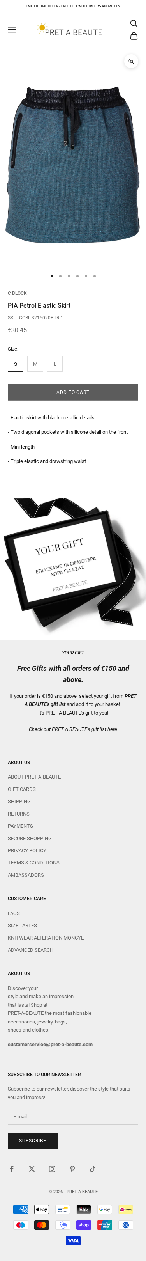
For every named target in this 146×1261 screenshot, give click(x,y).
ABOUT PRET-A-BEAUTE (34, 777)
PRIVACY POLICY (27, 850)
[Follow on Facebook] (12, 1169)
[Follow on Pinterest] (72, 1169)
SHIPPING (19, 801)
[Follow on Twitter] (32, 1169)
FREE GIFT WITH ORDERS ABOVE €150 (91, 6)
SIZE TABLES (22, 925)
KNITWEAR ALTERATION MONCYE (46, 938)
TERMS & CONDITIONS (34, 862)
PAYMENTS (20, 826)
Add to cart (73, 392)
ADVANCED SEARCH (30, 950)
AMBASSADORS (26, 875)
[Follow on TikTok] (93, 1169)
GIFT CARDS (22, 789)
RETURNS (19, 814)
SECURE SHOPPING (30, 838)
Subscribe (32, 1141)
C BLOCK (17, 293)
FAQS (14, 913)
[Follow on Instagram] (52, 1169)
